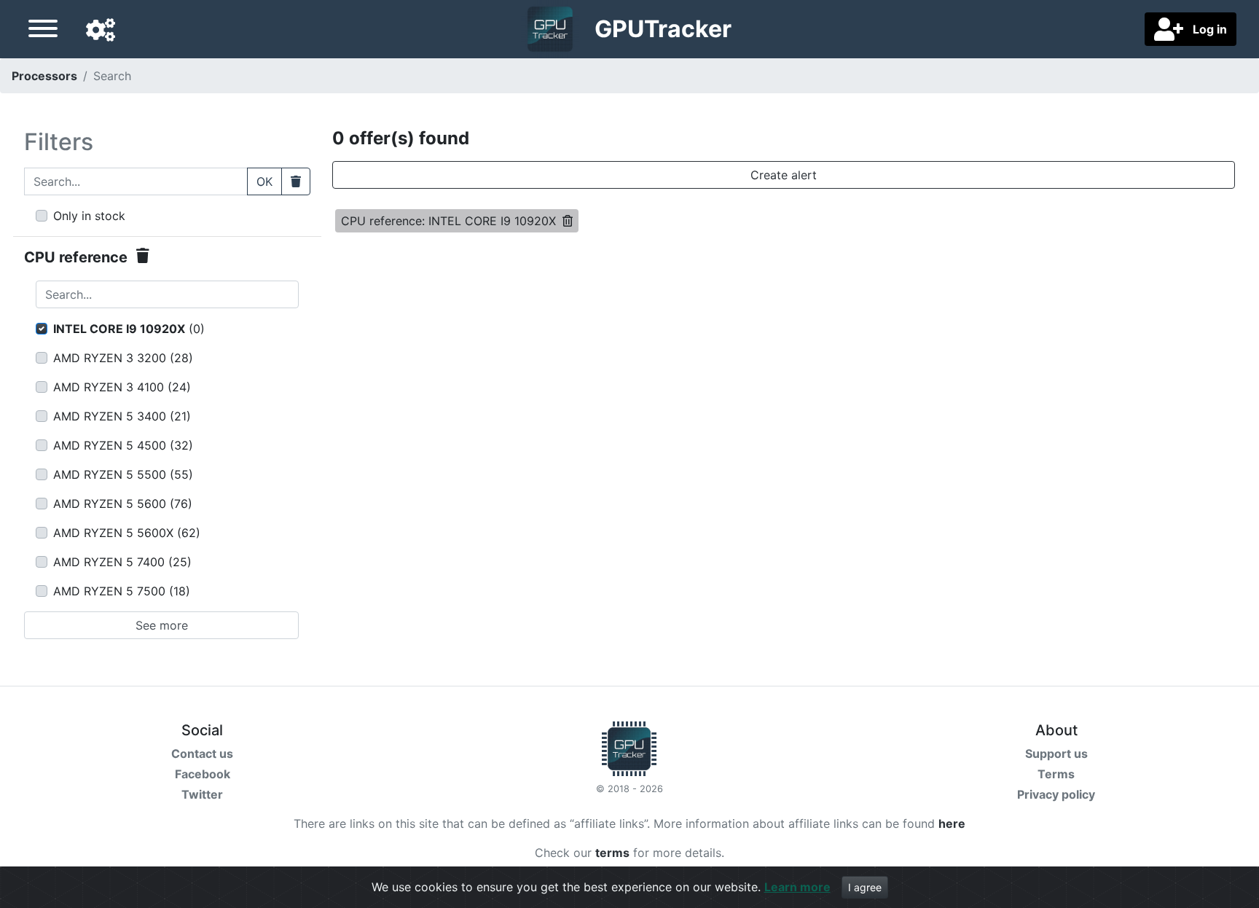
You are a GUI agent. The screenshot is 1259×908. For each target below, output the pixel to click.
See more (162, 625)
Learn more (797, 887)
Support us (1056, 753)
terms (612, 852)
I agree (865, 887)
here (951, 823)
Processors (44, 76)
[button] (100, 30)
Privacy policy (1056, 794)
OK (264, 181)
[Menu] (42, 30)
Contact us (202, 753)
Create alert (783, 175)
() (129, 328)
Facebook (202, 774)
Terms (1056, 774)
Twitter (202, 794)
